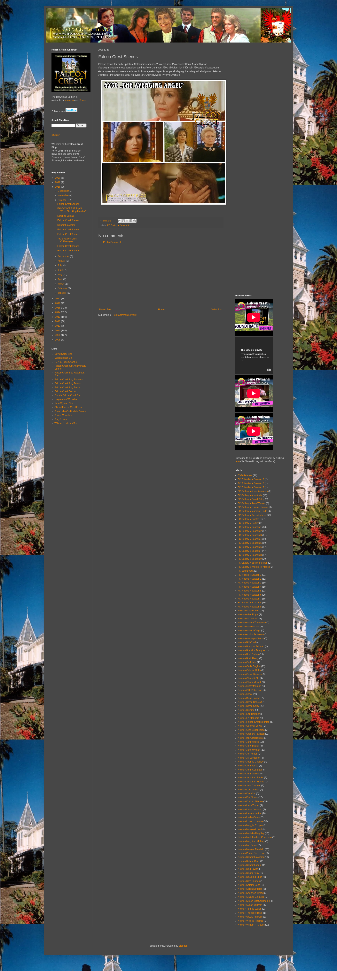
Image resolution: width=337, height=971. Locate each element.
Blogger (183, 945)
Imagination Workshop (66, 399)
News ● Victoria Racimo (250, 921)
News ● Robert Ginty (249, 861)
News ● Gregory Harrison (251, 733)
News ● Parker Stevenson (251, 853)
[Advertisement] (160, 276)
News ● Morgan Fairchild (251, 849)
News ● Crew (245, 694)
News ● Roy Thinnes (249, 881)
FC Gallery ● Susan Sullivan (253, 562)
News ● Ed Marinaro (248, 718)
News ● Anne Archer (248, 626)
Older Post (216, 309)
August (62, 261)
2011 (58, 326)
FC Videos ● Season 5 (250, 590)
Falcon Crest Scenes (68, 204)
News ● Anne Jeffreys (249, 630)
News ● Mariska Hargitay (251, 833)
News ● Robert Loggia (250, 865)
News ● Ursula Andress (250, 916)
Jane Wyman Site (63, 403)
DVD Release (245, 475)
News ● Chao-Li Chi (248, 678)
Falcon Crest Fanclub (65, 391)
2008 (58, 339)
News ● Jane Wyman (249, 749)
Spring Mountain (63, 415)
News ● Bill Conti (247, 642)
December (63, 191)
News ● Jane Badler (248, 745)
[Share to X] (127, 221)
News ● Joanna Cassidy (250, 761)
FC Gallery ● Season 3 (250, 535)
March (61, 283)
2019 (58, 182)
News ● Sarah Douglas (250, 889)
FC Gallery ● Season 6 (250, 547)
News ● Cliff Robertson (250, 690)
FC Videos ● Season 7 (250, 598)
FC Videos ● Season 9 (250, 606)
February (63, 288)
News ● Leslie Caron (249, 817)
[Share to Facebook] (131, 221)
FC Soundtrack (246, 570)
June (61, 270)
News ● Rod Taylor (248, 869)
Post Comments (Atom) (125, 315)
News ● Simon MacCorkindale (254, 901)
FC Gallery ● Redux (248, 523)
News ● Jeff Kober (247, 753)
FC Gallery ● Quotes (248, 519)
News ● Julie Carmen (249, 785)
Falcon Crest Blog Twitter (67, 387)
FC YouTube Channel (65, 362)
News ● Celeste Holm (249, 670)
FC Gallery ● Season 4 (118, 225)
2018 (58, 186)
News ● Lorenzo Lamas (250, 821)
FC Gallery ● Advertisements (253, 491)
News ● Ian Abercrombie (251, 738)
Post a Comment (112, 242)
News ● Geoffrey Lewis (250, 725)
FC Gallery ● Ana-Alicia (250, 495)
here (237, 461)
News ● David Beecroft (250, 702)
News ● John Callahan (250, 769)
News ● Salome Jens (249, 885)
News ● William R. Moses (251, 924)
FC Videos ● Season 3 (250, 582)
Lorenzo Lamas (65, 216)
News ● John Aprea (248, 765)
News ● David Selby (248, 706)
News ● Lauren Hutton (250, 813)
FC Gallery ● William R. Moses (254, 567)
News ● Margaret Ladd (250, 829)
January (62, 293)
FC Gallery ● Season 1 (250, 527)
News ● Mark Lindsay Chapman (255, 837)
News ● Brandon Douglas (251, 650)
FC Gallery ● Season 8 (250, 555)
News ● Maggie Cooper (250, 825)
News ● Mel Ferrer (247, 845)
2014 (58, 312)
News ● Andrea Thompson (252, 622)
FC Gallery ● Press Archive (252, 515)
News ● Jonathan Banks (250, 777)
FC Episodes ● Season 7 (251, 487)
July (60, 265)
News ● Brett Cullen (248, 654)
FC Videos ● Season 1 (250, 575)
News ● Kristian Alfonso (250, 801)
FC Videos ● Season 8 (250, 602)
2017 (58, 298)
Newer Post (105, 309)
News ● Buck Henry (248, 658)
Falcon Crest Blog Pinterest (68, 379)
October (62, 200)
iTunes (82, 100)
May (60, 274)
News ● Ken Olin (246, 793)
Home (161, 309)
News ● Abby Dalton (248, 610)
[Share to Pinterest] (135, 221)
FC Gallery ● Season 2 (250, 531)
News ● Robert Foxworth (251, 857)
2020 (58, 177)
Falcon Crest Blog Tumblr (67, 383)
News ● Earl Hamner (249, 714)
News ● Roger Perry (248, 873)
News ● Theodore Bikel (250, 913)
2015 (58, 307)
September (64, 256)
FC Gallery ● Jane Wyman (251, 503)
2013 (58, 317)
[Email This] (120, 221)
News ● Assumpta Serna (251, 638)
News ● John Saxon (248, 773)
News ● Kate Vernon (248, 789)
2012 (58, 321)
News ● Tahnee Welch (250, 908)
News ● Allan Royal (248, 614)
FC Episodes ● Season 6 (251, 483)
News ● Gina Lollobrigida (251, 730)
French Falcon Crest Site (67, 395)
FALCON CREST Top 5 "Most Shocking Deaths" (71, 210)
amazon (69, 100)
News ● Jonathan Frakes (251, 781)
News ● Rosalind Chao (250, 877)
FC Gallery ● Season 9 (250, 559)
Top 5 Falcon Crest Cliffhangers (67, 240)
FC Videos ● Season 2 (250, 578)
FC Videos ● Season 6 (250, 594)
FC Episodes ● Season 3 (251, 479)
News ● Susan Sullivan (250, 905)
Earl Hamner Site (63, 357)
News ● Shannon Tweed (251, 893)
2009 (58, 335)
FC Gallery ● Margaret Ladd (252, 511)
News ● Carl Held (247, 662)
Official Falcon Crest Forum (68, 407)
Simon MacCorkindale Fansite (70, 411)
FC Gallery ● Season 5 (250, 543)
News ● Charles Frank (249, 682)
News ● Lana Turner (248, 805)
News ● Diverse (246, 710)
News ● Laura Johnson (250, 809)
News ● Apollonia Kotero (251, 634)
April (60, 279)
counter (55, 135)
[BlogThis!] (123, 221)
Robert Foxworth (66, 225)
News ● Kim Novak (248, 797)
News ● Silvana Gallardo (251, 897)
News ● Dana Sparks (249, 698)
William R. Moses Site (65, 423)
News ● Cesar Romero (250, 674)
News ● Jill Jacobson (249, 757)
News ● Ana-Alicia (247, 618)
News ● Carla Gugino (249, 666)
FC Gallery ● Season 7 (250, 551)
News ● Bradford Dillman (251, 646)
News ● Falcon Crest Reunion (254, 722)
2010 (58, 330)
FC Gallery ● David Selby (251, 499)
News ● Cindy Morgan (249, 686)
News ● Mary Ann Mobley (251, 841)
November (63, 195)
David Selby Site (63, 354)
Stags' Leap (60, 419)
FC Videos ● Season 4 (250, 586)
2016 (58, 303)
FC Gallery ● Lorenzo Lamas (253, 507)
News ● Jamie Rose (248, 741)
